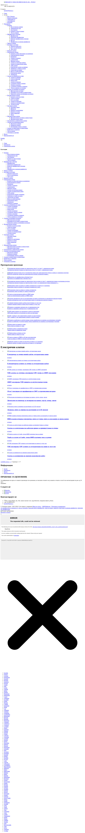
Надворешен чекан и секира (19, 126)
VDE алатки (14, 65)
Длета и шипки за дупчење (18, 88)
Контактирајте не (9, 135)
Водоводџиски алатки (13, 95)
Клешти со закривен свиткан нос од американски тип (22, 308)
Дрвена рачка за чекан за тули (15, 334)
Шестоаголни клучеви (17, 91)
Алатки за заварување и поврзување (17, 128)
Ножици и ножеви (12, 203)
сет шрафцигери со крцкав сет (9, 508)
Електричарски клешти (17, 55)
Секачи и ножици (16, 58)
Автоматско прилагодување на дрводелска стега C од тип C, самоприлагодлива (30, 270)
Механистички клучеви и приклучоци (21, 117)
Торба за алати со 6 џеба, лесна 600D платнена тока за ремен (29, 437)
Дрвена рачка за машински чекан (16, 330)
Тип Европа (14, 30)
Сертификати (11, 21)
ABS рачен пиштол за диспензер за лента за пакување (22, 313)
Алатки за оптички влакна (18, 62)
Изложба (9, 22)
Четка (12, 114)
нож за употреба (23, 508)
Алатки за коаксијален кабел (19, 64)
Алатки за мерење (16, 77)
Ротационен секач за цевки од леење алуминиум (21, 291)
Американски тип (16, 28)
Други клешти (15, 33)
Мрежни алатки (15, 61)
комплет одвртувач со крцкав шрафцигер (65, 508)
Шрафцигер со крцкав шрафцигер (20, 41)
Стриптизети (14, 59)
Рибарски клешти (16, 125)
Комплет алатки (11, 50)
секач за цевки (49, 508)
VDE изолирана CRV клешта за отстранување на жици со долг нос (31, 446)
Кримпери (14, 56)
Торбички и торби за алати (18, 68)
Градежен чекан (15, 107)
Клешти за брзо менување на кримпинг (22, 53)
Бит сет (13, 40)
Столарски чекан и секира (18, 83)
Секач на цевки (15, 98)
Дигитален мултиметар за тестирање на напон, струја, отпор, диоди (31, 400)
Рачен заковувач (15, 113)
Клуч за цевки (15, 100)
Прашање (3, 483)
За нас (5, 469)
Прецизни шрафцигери (17, 37)
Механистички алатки (13, 116)
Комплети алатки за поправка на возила (22, 94)
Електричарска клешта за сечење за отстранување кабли (28, 363)
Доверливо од (11, 19)
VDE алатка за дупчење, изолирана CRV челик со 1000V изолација (31, 373)
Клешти (9, 25)
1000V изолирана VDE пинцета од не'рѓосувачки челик (27, 382)
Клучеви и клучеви (12, 44)
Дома (5, 13)
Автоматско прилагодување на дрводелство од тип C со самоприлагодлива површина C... (32, 283)
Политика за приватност (58, 506)
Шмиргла (13, 108)
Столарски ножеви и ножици (19, 86)
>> (10, 462)
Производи (7, 24)
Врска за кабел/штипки (17, 71)
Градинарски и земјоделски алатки (17, 120)
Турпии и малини (16, 85)
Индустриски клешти (17, 27)
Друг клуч (13, 49)
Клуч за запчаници (16, 47)
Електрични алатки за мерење (19, 67)
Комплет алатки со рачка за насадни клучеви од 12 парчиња (24, 343)
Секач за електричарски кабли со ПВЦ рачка (20, 295)
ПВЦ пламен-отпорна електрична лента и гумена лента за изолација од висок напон (38, 419)
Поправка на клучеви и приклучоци (21, 92)
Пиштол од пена (15, 111)
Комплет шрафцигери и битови (19, 38)
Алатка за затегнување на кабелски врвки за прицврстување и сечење (32, 428)
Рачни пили (14, 80)
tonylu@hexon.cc (8, 10)
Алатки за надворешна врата (15, 122)
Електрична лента (16, 73)
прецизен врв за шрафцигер (36, 508)
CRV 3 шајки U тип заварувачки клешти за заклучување (23, 317)
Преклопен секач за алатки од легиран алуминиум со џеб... (24, 287)
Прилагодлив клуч (16, 46)
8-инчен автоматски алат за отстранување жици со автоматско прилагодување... (30, 300)
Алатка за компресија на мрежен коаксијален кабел (26, 456)
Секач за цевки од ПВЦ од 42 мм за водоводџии (21, 338)
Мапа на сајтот (37, 506)
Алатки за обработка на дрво (15, 76)
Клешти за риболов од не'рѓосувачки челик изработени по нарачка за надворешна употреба (33, 321)
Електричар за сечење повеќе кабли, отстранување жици (27, 354)
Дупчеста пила (15, 104)
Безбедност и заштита (13, 129)
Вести (5, 134)
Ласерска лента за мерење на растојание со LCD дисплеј (27, 410)
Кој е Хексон (11, 16)
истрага (9, 357)
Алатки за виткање (16, 101)
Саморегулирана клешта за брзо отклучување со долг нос (23, 304)
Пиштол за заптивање (17, 110)
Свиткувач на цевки (16, 70)
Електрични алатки (12, 52)
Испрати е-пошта (5, 512)
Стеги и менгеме (15, 79)
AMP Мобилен (46, 506)
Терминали (14, 74)
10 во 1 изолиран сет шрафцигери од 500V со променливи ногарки (31, 391)
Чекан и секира (11, 43)
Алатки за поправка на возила (15, 89)
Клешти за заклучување (17, 31)
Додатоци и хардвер (13, 132)
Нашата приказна (12, 18)
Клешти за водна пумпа (17, 97)
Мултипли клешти (16, 123)
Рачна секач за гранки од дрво (15, 326)
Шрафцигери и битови (13, 34)
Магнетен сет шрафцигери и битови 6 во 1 (19, 278)
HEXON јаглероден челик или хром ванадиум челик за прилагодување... (28, 274)
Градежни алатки (12, 106)
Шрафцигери (14, 35)
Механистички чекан (17, 119)
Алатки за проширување (18, 103)
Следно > (7, 462)
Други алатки (11, 131)
